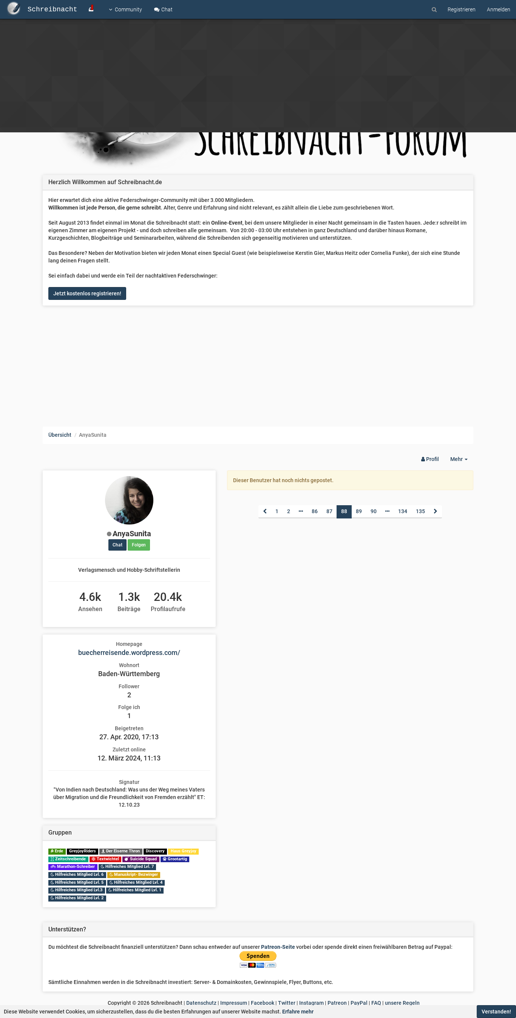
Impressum (233, 1003)
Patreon (337, 1003)
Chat (166, 9)
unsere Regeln (402, 1003)
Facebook (262, 1003)
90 (374, 511)
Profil (432, 459)
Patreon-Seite (278, 947)
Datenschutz (201, 1003)
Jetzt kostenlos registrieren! (87, 293)
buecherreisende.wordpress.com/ (129, 652)
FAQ (376, 1003)
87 (329, 511)
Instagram (311, 1003)
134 (402, 511)
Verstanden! (496, 1012)
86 (315, 511)
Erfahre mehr (298, 1012)
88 (344, 511)
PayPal (359, 1003)
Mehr (461, 461)
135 (420, 511)
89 (359, 511)
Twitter (286, 1003)
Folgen (139, 545)
